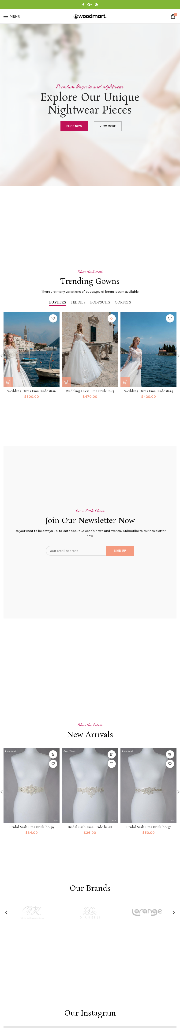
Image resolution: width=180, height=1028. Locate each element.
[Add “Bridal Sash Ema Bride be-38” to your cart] (112, 754)
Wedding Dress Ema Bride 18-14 (148, 391)
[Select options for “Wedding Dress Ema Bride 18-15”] (66, 382)
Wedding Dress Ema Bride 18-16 (31, 391)
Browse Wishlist (112, 318)
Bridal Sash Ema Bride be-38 (90, 827)
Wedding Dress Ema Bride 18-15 (90, 391)
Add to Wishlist (53, 318)
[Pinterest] (96, 5)
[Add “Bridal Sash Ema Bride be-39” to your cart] (53, 754)
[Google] (89, 5)
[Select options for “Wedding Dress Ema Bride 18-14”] (125, 382)
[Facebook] (83, 5)
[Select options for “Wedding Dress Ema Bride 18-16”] (8, 382)
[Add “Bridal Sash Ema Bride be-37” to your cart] (170, 754)
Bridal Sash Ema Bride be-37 (148, 827)
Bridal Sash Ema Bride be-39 (31, 827)
